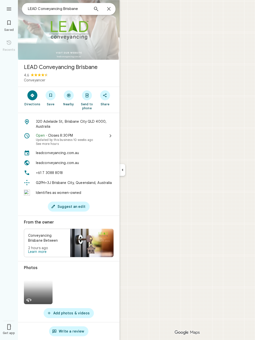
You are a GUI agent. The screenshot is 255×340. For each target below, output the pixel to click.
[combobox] (58, 9)
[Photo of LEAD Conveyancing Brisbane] (69, 30)
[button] (69, 243)
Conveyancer (34, 80)
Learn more (37, 251)
